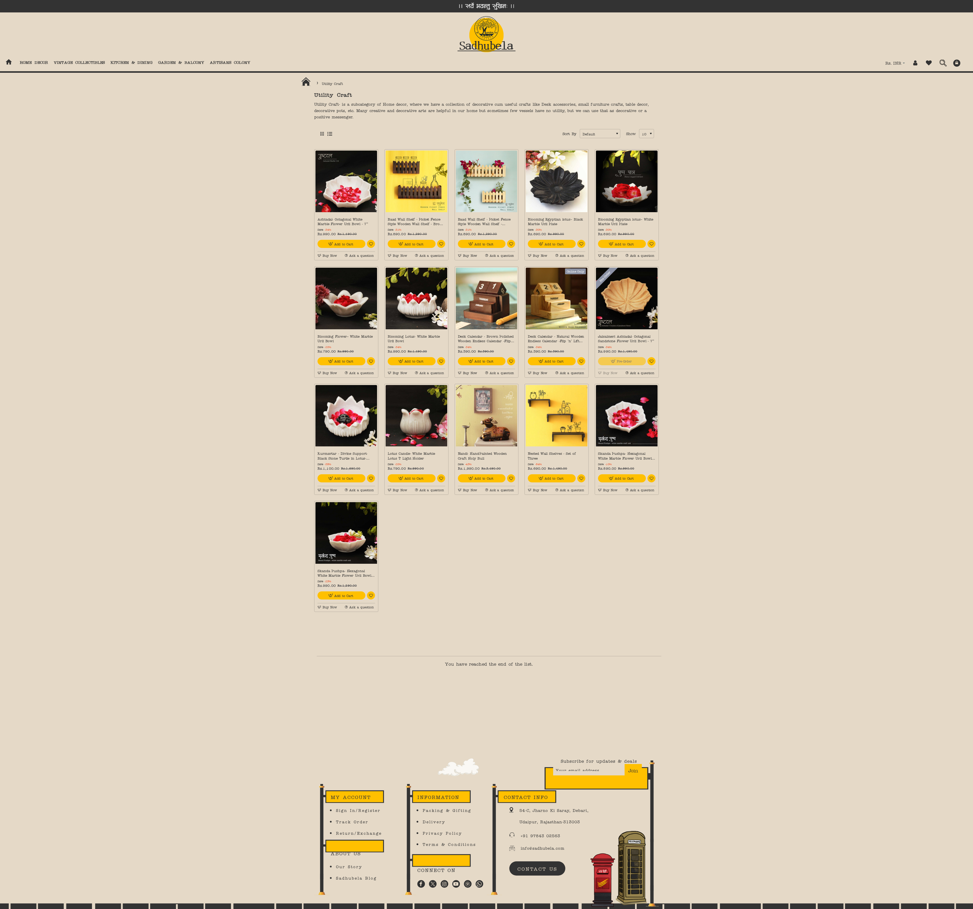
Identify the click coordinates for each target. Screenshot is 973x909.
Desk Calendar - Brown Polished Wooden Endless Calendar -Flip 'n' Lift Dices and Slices (486, 339)
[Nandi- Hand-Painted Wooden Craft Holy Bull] (486, 416)
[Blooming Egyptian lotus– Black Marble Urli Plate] (556, 181)
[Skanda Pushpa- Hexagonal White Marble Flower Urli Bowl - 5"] (627, 416)
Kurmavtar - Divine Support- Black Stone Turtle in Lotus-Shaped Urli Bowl (342, 456)
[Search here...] (943, 63)
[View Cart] (956, 63)
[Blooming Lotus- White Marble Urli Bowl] (416, 298)
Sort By (570, 133)
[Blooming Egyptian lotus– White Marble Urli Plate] (627, 181)
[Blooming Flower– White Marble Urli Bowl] (346, 298)
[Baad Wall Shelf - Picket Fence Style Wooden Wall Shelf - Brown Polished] (416, 181)
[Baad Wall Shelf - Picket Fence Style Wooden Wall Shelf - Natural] (486, 181)
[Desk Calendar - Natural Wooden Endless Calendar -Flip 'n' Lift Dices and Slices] (556, 298)
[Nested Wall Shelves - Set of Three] (556, 416)
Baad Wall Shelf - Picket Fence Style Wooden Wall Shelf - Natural (484, 222)
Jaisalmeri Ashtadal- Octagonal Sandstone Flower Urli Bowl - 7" (626, 338)
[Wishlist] (929, 63)
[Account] (915, 63)
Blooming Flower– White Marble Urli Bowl (345, 338)
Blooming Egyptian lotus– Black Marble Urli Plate (555, 221)
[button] (341, 244)
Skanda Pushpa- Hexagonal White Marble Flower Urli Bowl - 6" (345, 574)
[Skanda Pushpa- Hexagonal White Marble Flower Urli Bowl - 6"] (346, 533)
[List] (329, 133)
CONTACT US (537, 868)
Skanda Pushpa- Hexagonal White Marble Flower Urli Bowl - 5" (626, 456)
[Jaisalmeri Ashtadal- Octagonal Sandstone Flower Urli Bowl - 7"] (627, 298)
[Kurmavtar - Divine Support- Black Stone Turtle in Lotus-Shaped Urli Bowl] (346, 416)
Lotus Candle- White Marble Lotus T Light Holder (411, 455)
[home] (307, 81)
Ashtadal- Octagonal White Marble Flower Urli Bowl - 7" (342, 221)
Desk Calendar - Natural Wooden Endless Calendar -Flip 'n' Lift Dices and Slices (556, 339)
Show (631, 133)
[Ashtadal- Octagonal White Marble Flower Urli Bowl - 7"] (346, 181)
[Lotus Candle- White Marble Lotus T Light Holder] (416, 416)
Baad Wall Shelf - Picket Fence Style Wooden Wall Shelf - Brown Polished (416, 222)
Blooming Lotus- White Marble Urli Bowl (414, 338)
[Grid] (322, 133)
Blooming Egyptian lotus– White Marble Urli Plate (625, 221)
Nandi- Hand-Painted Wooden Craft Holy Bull (482, 455)
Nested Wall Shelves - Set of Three (552, 455)
